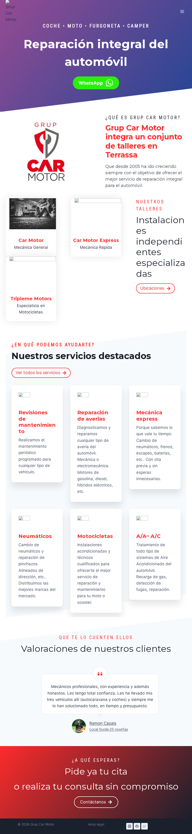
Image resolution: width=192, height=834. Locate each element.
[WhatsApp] (144, 826)
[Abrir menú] (182, 11)
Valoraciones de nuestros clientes (96, 648)
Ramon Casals (102, 723)
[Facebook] (137, 826)
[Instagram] (129, 826)
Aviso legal (96, 824)
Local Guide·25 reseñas (108, 729)
